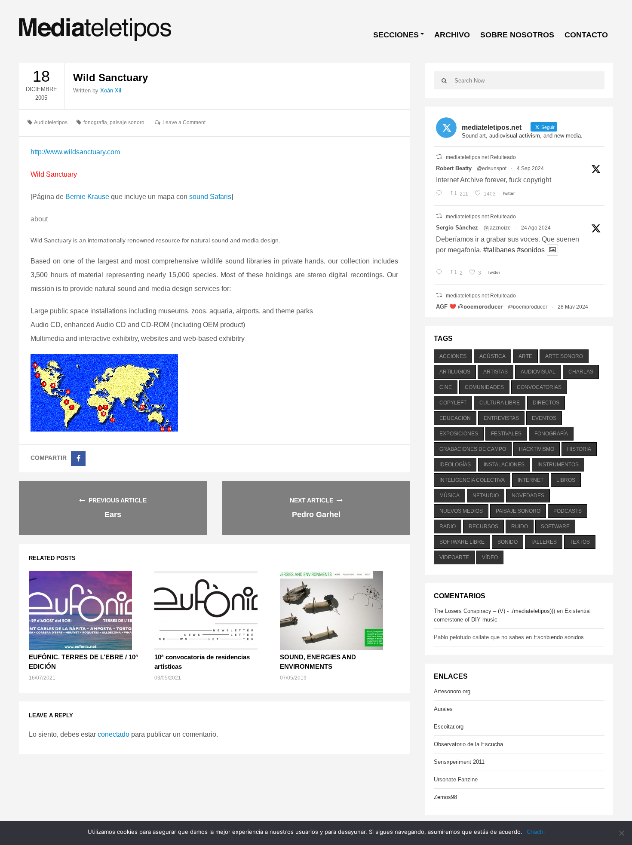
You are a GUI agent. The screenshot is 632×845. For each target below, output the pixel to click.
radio (447, 527)
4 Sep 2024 (530, 168)
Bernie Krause (87, 196)
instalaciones (504, 465)
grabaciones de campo (472, 449)
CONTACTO (586, 35)
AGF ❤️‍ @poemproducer (469, 306)
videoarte (454, 557)
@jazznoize (497, 228)
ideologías (455, 465)
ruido (519, 527)
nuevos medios (461, 511)
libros (565, 480)
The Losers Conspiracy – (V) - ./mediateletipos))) (494, 611)
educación (455, 418)
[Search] (444, 80)
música (449, 496)
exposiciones (458, 434)
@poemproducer (527, 307)
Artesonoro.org (452, 691)
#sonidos (531, 250)
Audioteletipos (50, 122)
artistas (495, 372)
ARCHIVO (452, 35)
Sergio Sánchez (457, 227)
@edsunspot (491, 168)
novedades (528, 496)
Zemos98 (445, 797)
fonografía (95, 122)
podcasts (567, 511)
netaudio (485, 496)
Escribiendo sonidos (559, 637)
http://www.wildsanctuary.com (75, 152)
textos (580, 542)
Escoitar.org (448, 726)
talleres (544, 542)
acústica (492, 356)
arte (525, 356)
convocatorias (539, 387)
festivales (506, 434)
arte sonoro (564, 356)
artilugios (454, 372)
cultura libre (499, 403)
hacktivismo (536, 449)
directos (546, 403)
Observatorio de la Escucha (468, 744)
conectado (113, 734)
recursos (483, 527)
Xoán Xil (110, 90)
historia (579, 449)
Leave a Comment (184, 122)
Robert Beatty (454, 168)
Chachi (536, 831)
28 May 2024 (573, 307)
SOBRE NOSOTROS (517, 35)
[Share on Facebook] (78, 458)
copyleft (452, 403)
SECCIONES (396, 35)
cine (445, 387)
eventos (544, 418)
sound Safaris (210, 196)
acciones (452, 356)
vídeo (490, 557)
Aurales (443, 709)
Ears (112, 514)
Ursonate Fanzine (456, 779)
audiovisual (538, 372)
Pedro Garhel (316, 514)
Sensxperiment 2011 (459, 762)
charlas (580, 372)
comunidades (484, 387)
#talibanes (499, 250)
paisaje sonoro (127, 122)
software (555, 527)
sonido (507, 542)
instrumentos (558, 465)
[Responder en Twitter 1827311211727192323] (441, 273)
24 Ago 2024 (536, 228)
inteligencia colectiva (472, 480)
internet (530, 480)
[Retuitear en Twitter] (439, 156)
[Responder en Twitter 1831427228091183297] (441, 194)
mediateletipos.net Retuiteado (481, 157)
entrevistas (501, 418)
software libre (462, 542)
